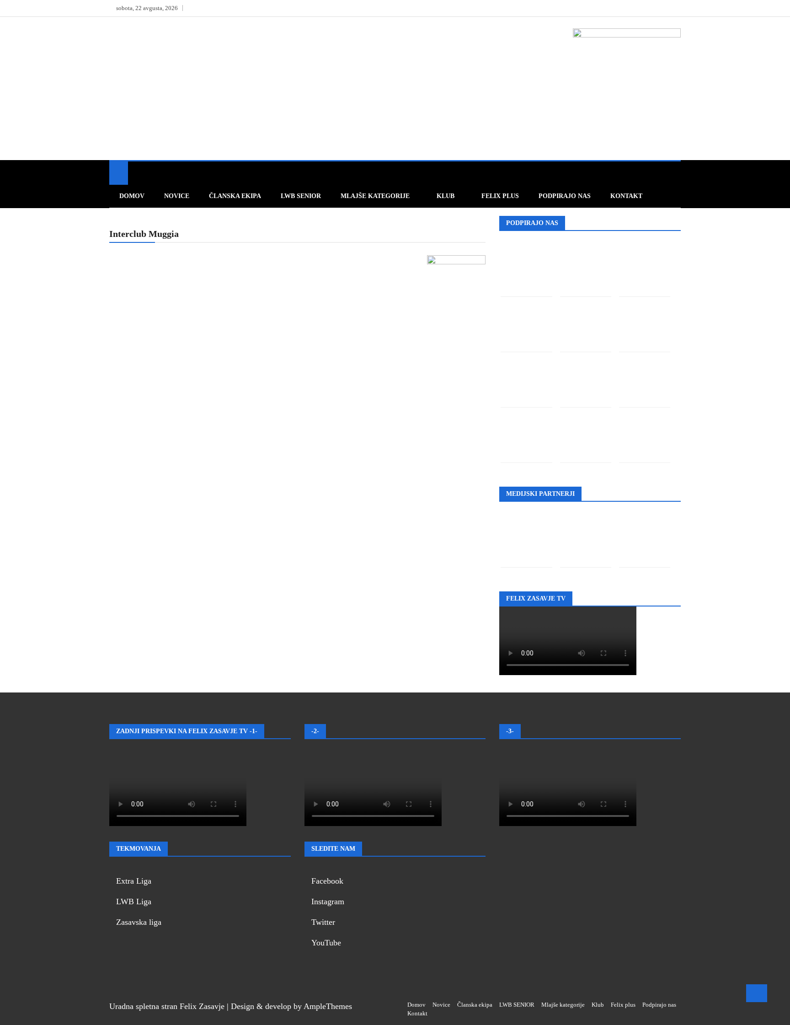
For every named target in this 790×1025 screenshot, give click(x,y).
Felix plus (500, 196)
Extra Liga (133, 880)
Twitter (323, 922)
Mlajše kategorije (375, 196)
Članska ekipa (235, 196)
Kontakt (626, 196)
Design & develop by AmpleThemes (291, 1006)
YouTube (326, 942)
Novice (176, 196)
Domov (131, 196)
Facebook (327, 880)
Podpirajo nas (565, 196)
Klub (445, 196)
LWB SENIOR (301, 196)
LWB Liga (133, 901)
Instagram (327, 901)
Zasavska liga (138, 922)
